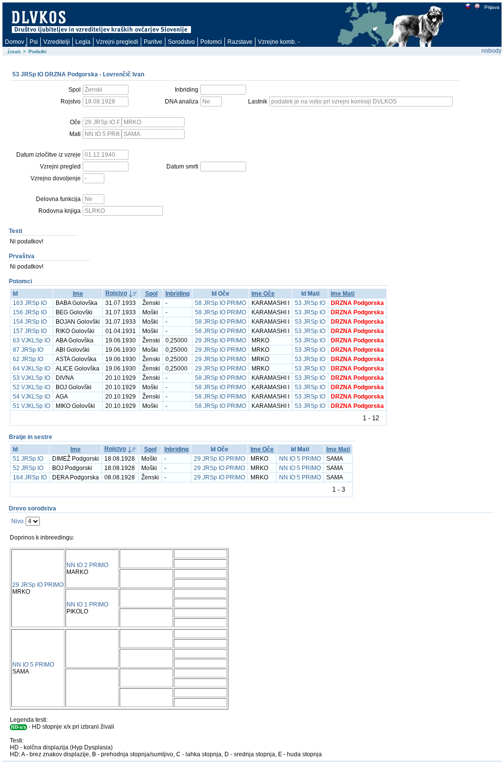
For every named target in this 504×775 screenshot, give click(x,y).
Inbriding (177, 293)
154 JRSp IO (30, 321)
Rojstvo (116, 293)
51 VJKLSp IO (31, 406)
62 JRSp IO (28, 359)
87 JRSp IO (28, 349)
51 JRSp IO (28, 458)
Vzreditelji (56, 41)
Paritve (153, 41)
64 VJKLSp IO (31, 368)
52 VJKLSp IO (31, 387)
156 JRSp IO (30, 312)
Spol (151, 293)
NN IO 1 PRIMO (87, 604)
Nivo (17, 521)
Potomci (211, 41)
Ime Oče (263, 293)
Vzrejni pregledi (117, 41)
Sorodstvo (181, 41)
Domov (14, 41)
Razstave (239, 41)
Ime (78, 293)
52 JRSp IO (28, 468)
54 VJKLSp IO (31, 396)
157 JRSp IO (30, 331)
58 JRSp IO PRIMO (220, 303)
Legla (83, 41)
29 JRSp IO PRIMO (220, 340)
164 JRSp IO (30, 477)
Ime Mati (342, 293)
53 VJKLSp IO (31, 377)
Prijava (492, 7)
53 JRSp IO (310, 303)
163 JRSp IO (30, 303)
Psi (34, 41)
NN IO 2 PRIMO (87, 565)
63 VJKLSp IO (31, 340)
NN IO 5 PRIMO (300, 458)
